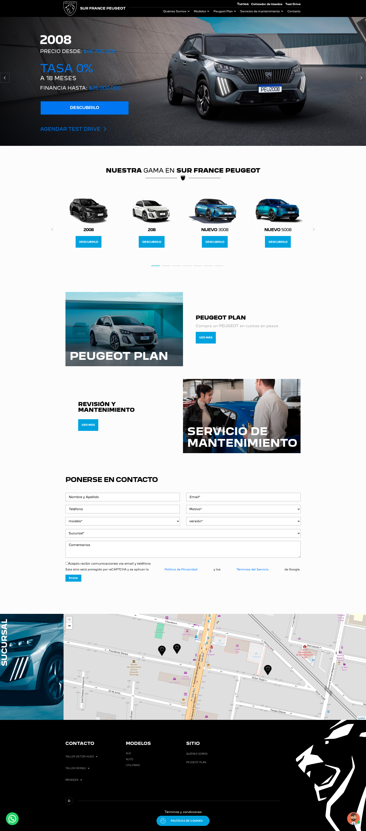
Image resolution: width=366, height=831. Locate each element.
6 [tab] (208, 265)
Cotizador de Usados (266, 4)
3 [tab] (176, 265)
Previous (52, 229)
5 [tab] (198, 265)
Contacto (294, 11)
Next (313, 229)
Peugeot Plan (223, 11)
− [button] (69, 625)
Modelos (200, 11)
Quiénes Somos (174, 11)
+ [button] (69, 619)
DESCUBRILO (88, 241)
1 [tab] (155, 265)
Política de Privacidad (181, 569)
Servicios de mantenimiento (260, 11)
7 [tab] (219, 265)
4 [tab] (187, 265)
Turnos (243, 4)
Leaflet (361, 718)
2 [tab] (166, 265)
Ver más (205, 337)
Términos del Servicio (252, 569)
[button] (5, 77)
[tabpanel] (88, 222)
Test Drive (293, 4)
